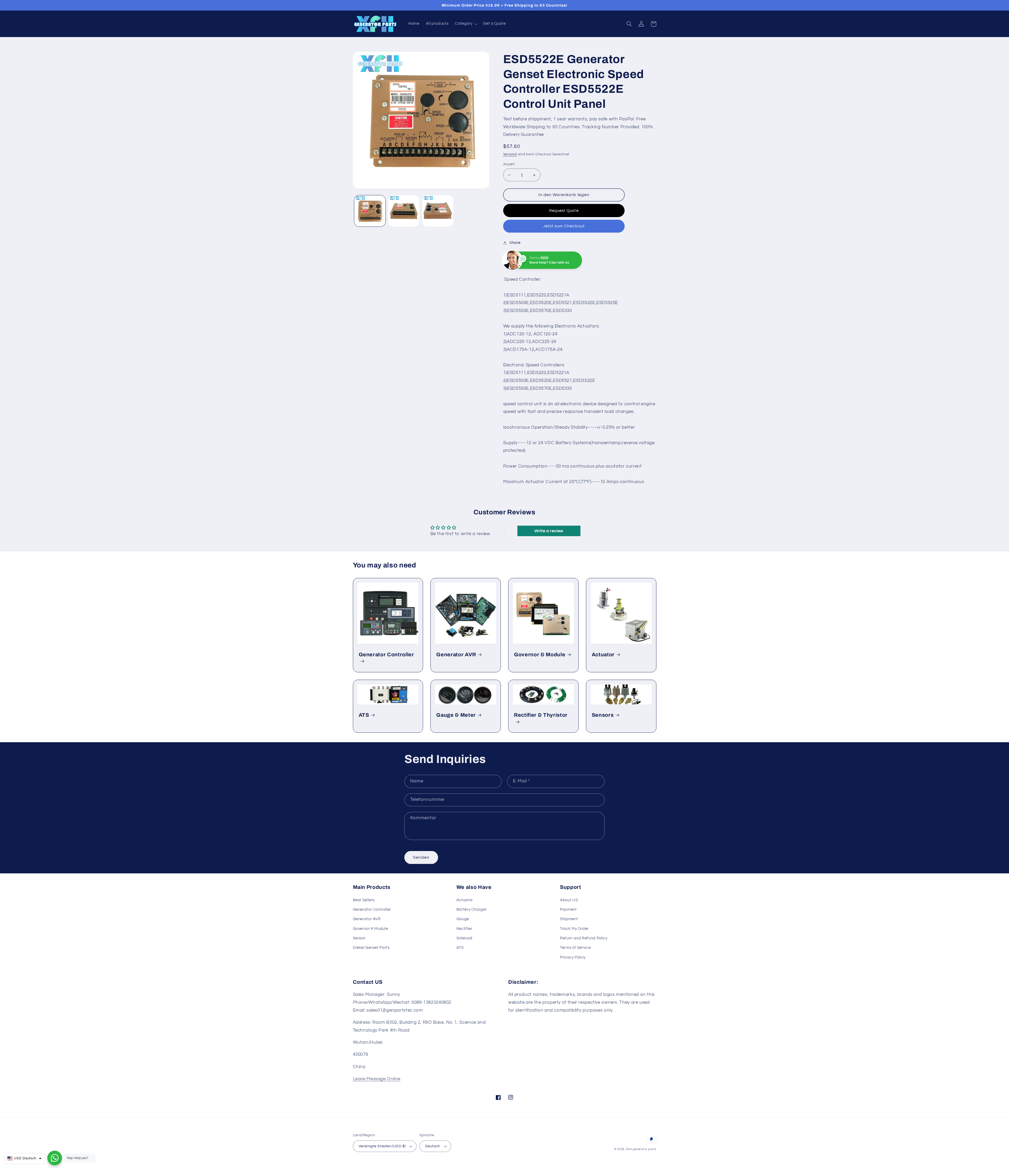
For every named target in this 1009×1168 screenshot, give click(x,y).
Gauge (462, 919)
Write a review (548, 531)
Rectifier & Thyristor (541, 715)
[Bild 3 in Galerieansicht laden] (438, 211)
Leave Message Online (377, 1079)
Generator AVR (456, 654)
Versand (510, 154)
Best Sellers (364, 900)
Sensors (603, 715)
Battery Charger (471, 909)
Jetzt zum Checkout (564, 226)
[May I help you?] (54, 1158)
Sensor (359, 938)
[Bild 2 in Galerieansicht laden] (403, 211)
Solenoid (464, 938)
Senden (421, 857)
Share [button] (515, 243)
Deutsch (432, 1146)
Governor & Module (539, 654)
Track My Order (574, 929)
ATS (364, 715)
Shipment (569, 919)
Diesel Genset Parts (371, 948)
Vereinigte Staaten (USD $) (382, 1146)
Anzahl (509, 164)
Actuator (603, 654)
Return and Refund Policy (583, 938)
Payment (568, 909)
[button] (466, 24)
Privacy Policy (573, 957)
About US (569, 900)
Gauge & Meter (456, 715)
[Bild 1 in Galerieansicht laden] (369, 211)
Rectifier (464, 929)
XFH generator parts (641, 1149)
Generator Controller (386, 654)
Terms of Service (575, 948)
